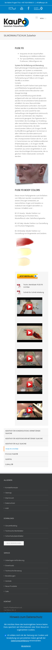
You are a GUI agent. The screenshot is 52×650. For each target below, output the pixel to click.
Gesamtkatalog (11, 525)
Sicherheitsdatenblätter (14, 536)
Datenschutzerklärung (20, 640)
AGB (7, 508)
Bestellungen (10, 576)
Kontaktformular (11, 487)
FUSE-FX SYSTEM (12, 449)
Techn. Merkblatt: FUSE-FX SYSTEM (33, 285)
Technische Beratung (13, 571)
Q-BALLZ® (9, 464)
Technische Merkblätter (14, 531)
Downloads (9, 565)
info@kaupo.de (41, 3)
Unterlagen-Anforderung (14, 560)
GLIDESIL (8, 459)
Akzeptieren (26, 646)
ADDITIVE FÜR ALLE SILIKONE (15, 443)
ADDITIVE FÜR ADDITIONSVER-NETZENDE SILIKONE (24, 438)
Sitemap (8, 493)
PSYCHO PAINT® (11, 454)
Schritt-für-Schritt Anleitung (33, 292)
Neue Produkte (11, 586)
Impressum (9, 498)
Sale (7, 591)
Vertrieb (8, 581)
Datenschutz (10, 503)
